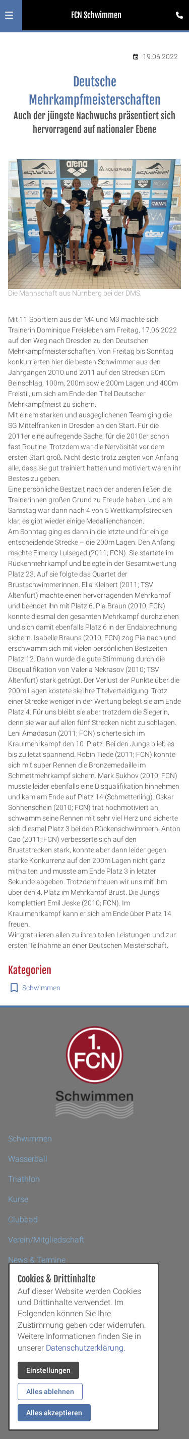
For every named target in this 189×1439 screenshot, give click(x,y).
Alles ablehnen (50, 1391)
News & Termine (37, 1260)
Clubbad (23, 1219)
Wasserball (27, 1159)
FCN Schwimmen (96, 15)
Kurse (18, 1199)
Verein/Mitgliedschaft (46, 1239)
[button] (9, 15)
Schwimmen (41, 988)
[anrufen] (179, 15)
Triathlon (24, 1179)
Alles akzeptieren (54, 1413)
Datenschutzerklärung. (85, 1348)
